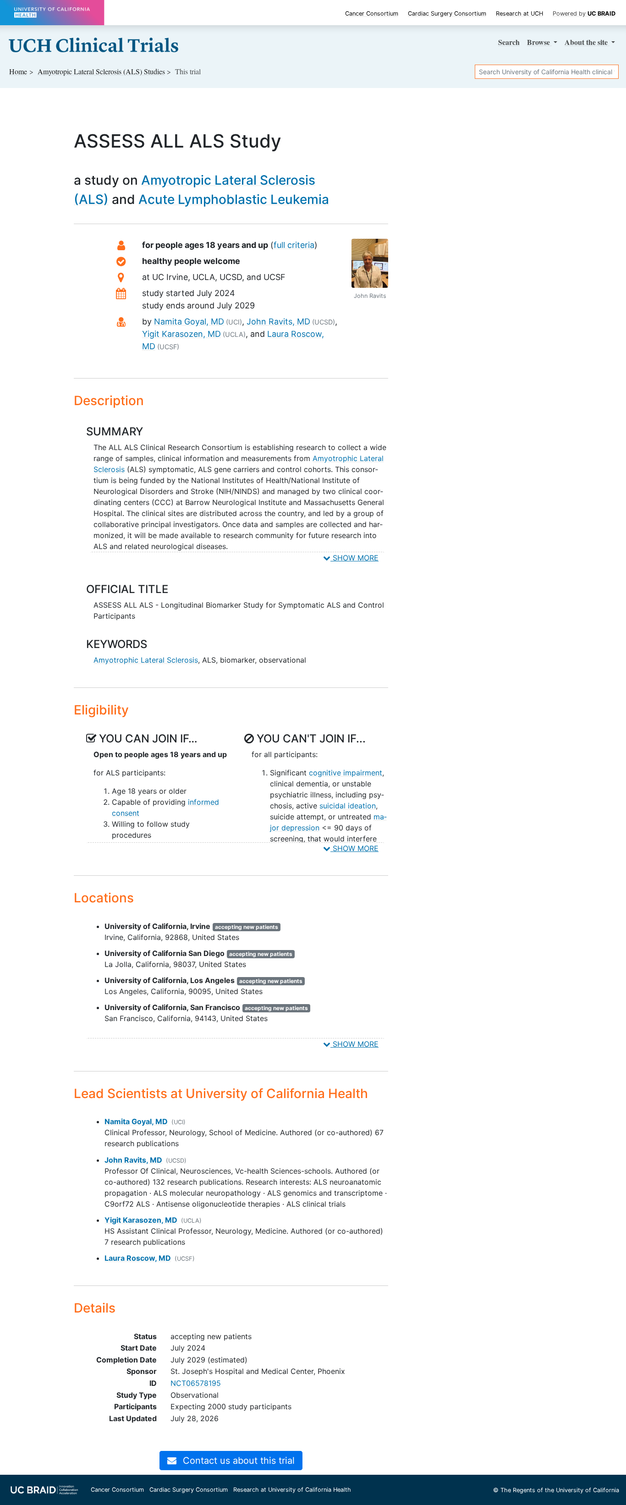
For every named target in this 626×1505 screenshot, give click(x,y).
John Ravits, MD (278, 321)
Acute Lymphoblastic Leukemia (233, 199)
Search (509, 42)
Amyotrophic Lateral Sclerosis (145, 660)
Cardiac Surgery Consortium (447, 13)
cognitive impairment (345, 772)
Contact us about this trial (237, 1460)
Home (18, 71)
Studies (101, 71)
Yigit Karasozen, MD (181, 334)
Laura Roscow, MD (137, 1258)
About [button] (586, 42)
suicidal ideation (347, 805)
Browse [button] (539, 42)
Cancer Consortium (371, 13)
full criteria (294, 245)
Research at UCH (519, 13)
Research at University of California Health (292, 1489)
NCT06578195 (195, 1383)
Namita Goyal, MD (189, 321)
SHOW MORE (354, 557)
